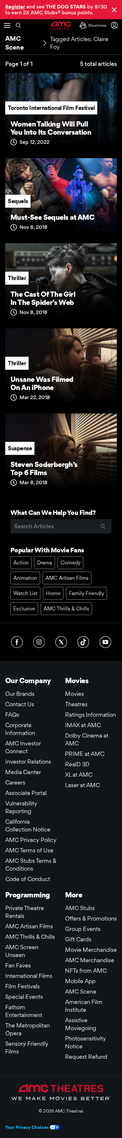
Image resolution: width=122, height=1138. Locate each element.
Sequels (18, 201)
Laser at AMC (82, 785)
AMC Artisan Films (67, 578)
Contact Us (19, 704)
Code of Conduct (27, 879)
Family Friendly (86, 593)
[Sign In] (115, 25)
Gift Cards (78, 939)
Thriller (17, 278)
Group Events (83, 928)
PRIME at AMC (84, 753)
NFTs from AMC (86, 970)
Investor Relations (28, 761)
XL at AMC (78, 774)
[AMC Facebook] (16, 642)
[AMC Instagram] (39, 642)
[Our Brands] (61, 1092)
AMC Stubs (80, 908)
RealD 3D (77, 764)
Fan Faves (18, 965)
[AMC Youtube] (105, 642)
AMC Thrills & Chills (66, 609)
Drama (44, 563)
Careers (15, 782)
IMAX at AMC (83, 725)
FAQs (12, 714)
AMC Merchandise (89, 960)
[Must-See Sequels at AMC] (61, 198)
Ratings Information (90, 714)
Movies (74, 693)
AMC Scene (80, 991)
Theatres (76, 704)
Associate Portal (26, 792)
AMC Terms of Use (29, 850)
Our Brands (19, 693)
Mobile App (80, 981)
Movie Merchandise (91, 949)
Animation (25, 578)
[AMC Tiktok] (83, 642)
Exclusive (24, 609)
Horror (53, 593)
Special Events (24, 996)
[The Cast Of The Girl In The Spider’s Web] (61, 283)
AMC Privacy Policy (31, 839)
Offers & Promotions (91, 918)
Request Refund (86, 1056)
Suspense (20, 448)
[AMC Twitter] (61, 642)
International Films (28, 975)
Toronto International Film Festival (51, 107)
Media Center (23, 772)
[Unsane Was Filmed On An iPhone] (61, 368)
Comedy (70, 563)
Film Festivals (22, 986)
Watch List (25, 593)
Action (21, 563)
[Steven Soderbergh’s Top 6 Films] (61, 453)
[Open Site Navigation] (7, 25)
